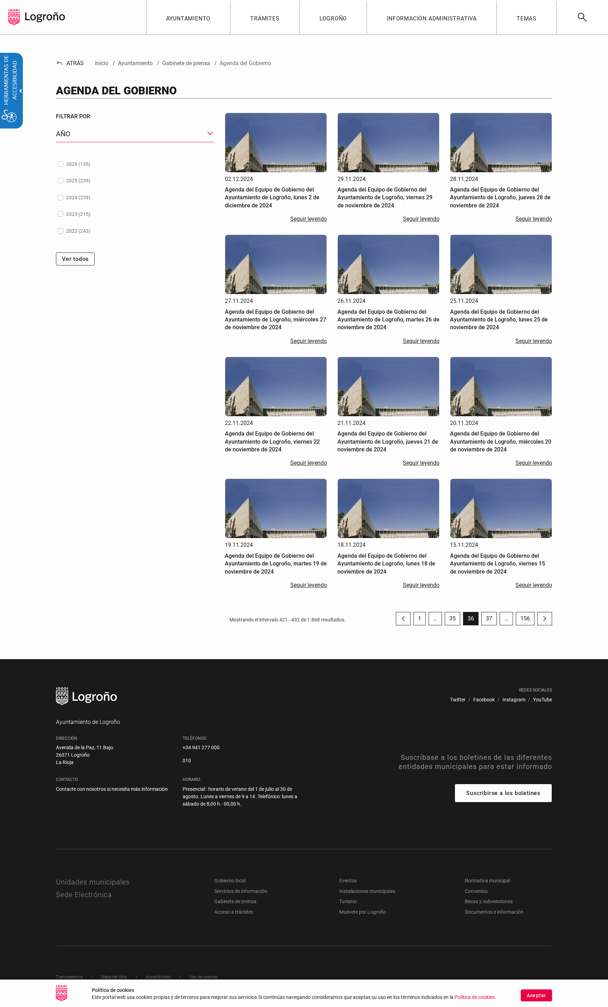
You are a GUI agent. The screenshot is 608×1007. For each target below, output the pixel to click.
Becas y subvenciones (489, 901)
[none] (14, 17)
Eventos (348, 880)
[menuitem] (188, 17)
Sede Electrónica (84, 894)
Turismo (348, 901)
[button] (435, 618)
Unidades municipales (93, 882)
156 (527, 620)
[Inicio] (45, 16)
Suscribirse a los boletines (503, 793)
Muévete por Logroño (362, 912)
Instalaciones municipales (367, 891)
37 (491, 620)
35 (454, 620)
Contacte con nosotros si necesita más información (112, 789)
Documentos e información (494, 912)
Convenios (476, 891)
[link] (582, 17)
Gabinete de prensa (235, 901)
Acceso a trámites (233, 912)
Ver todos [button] (75, 259)
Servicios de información (240, 891)
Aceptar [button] (536, 995)
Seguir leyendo (308, 218)
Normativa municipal (487, 880)
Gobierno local (230, 880)
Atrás (70, 63)
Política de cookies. (475, 997)
